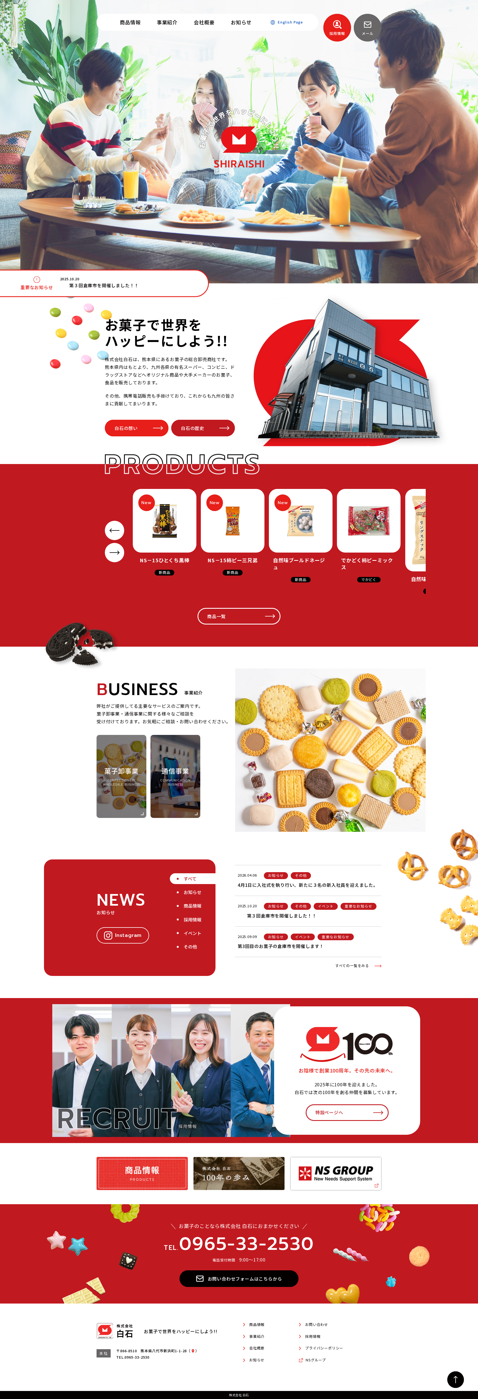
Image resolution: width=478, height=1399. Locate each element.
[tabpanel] (308, 917)
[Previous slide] (114, 530)
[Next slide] (114, 552)
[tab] (195, 878)
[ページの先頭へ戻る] (455, 1379)
